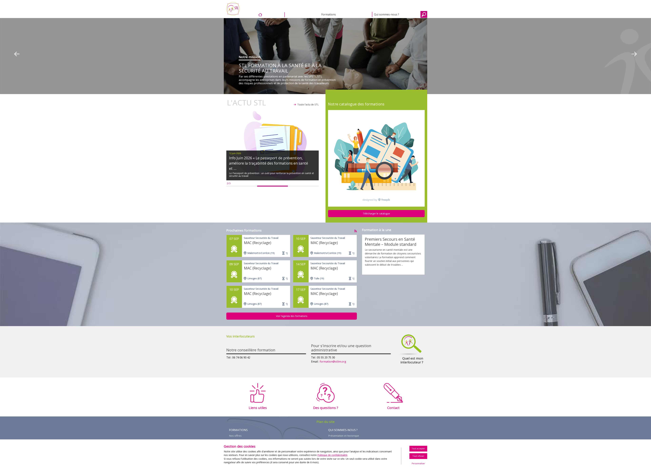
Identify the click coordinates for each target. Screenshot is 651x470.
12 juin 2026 (235, 153)
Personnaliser (418, 463)
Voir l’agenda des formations (291, 316)
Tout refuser (418, 456)
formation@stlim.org (333, 361)
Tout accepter (418, 448)
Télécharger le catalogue (376, 213)
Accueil (271, 14)
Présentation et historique (343, 435)
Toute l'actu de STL (308, 104)
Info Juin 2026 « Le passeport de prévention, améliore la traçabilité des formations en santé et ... (268, 163)
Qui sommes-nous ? (386, 14)
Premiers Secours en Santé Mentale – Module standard (390, 241)
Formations (328, 14)
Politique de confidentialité (332, 455)
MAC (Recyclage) (257, 242)
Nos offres (235, 435)
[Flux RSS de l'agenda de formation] (355, 230)
